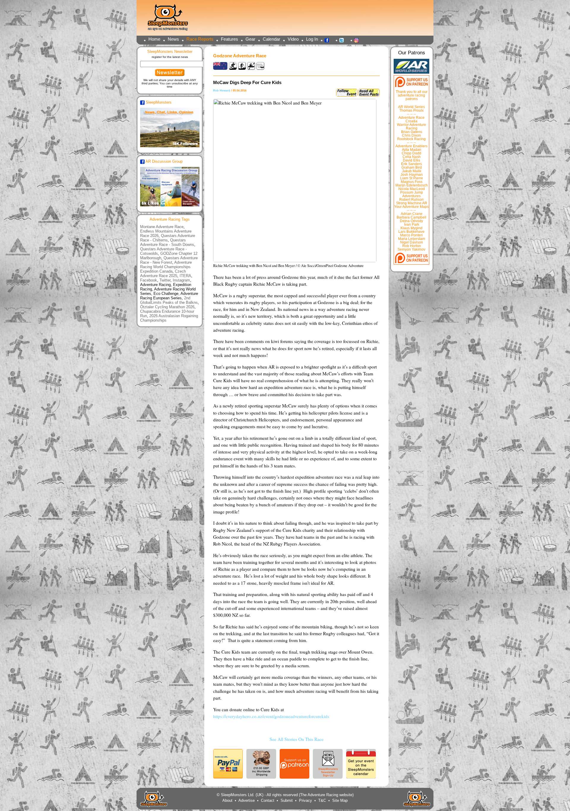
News (173, 39)
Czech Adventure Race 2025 (163, 273)
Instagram (358, 40)
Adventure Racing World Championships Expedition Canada (166, 267)
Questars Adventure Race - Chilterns (167, 237)
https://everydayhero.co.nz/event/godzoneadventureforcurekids (271, 716)
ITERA (185, 276)
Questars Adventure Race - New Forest (169, 260)
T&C (322, 800)
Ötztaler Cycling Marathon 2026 (167, 307)
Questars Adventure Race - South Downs (167, 242)
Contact (267, 800)
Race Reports (199, 39)
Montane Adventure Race (161, 227)
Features (229, 39)
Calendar (271, 39)
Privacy (305, 800)
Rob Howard (221, 90)
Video (293, 39)
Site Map (340, 800)
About (227, 800)
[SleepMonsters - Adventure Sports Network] (170, 19)
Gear (250, 39)
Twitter (343, 40)
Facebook (328, 40)
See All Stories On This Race (297, 739)
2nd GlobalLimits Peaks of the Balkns (169, 300)
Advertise (246, 800)
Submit (287, 800)
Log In (312, 39)
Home (154, 39)
